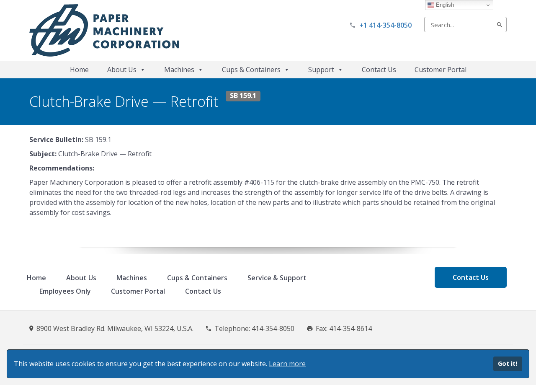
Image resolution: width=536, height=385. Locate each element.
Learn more (287, 363)
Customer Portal (440, 69)
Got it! (507, 363)
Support (321, 69)
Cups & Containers (251, 69)
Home (79, 69)
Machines (179, 69)
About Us (122, 69)
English (444, 5)
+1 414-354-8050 (385, 25)
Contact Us (379, 69)
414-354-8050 (273, 328)
